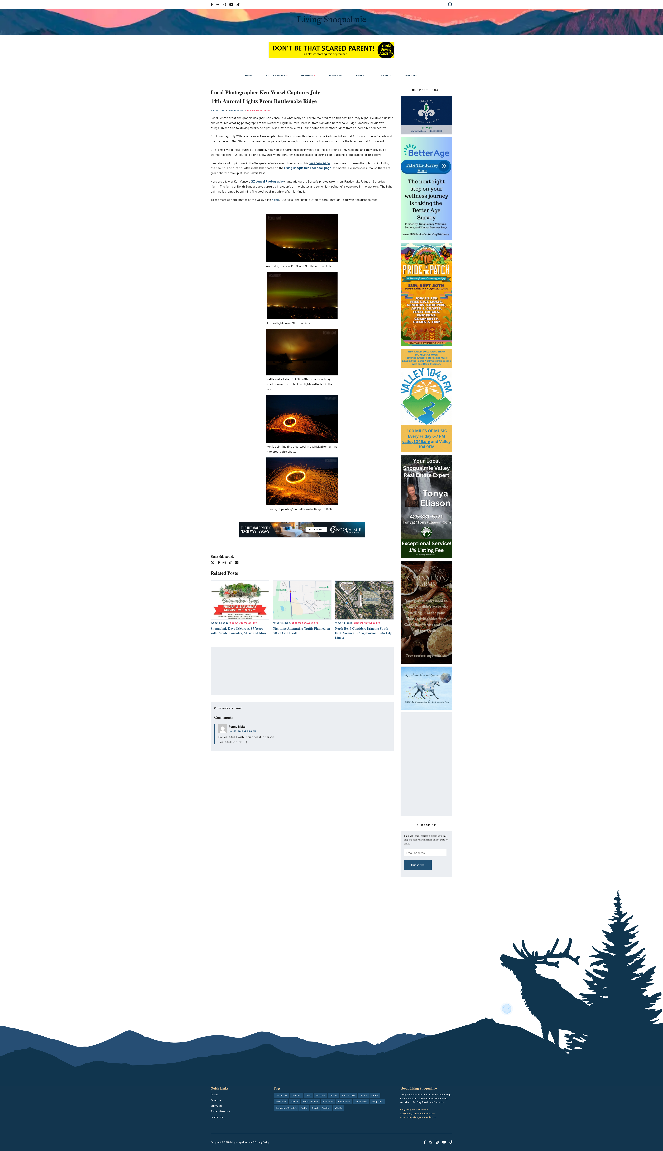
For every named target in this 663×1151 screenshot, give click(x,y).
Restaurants (344, 1101)
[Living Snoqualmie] (331, 20)
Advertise (216, 1100)
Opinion (307, 75)
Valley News (275, 75)
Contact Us (217, 1116)
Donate (214, 1094)
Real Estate (328, 1101)
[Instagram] (225, 563)
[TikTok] (231, 563)
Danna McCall (237, 110)
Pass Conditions (310, 1101)
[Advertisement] (302, 671)
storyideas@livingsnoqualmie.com (417, 1113)
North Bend (281, 1101)
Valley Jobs (216, 1105)
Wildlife (338, 1108)
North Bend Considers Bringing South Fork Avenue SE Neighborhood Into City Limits (363, 633)
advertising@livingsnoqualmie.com (418, 1117)
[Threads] (213, 563)
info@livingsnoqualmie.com (414, 1109)
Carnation (296, 1095)
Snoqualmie (377, 1101)
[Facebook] (219, 563)
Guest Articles (348, 1095)
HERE (275, 200)
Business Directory (220, 1111)
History (363, 1095)
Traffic (362, 75)
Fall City (333, 1095)
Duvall (308, 1095)
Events (386, 75)
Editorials (320, 1095)
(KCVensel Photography (267, 181)
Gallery (411, 75)
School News (361, 1101)
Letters (374, 1095)
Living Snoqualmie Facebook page (307, 168)
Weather (335, 75)
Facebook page (319, 163)
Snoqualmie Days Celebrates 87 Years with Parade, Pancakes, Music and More (239, 630)
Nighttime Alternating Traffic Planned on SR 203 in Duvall (301, 630)
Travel (315, 1108)
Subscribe (418, 865)
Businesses (281, 1095)
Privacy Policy (261, 1142)
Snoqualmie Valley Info (260, 110)
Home (249, 75)
